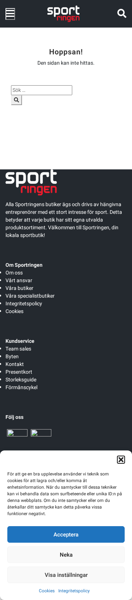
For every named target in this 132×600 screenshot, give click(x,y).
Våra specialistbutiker (30, 296)
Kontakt (15, 364)
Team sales (18, 349)
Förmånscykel (21, 387)
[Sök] (16, 100)
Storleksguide (21, 380)
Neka (66, 555)
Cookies (47, 591)
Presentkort (19, 372)
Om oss (14, 273)
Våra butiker (19, 288)
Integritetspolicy (74, 591)
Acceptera (66, 535)
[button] (121, 459)
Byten (12, 356)
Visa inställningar (66, 575)
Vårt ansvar (19, 280)
